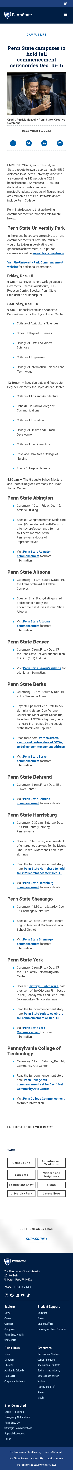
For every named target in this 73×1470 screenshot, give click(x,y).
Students (21, 1174)
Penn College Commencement (44, 1098)
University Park (21, 1193)
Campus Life (36, 34)
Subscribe (35, 1239)
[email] (60, 143)
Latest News (52, 1193)
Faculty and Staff (21, 1185)
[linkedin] (44, 143)
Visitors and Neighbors (51, 1174)
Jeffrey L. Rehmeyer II (44, 986)
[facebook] (13, 143)
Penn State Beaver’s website (42, 668)
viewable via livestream (48, 253)
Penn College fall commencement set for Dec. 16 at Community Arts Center (40, 1084)
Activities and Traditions (51, 1162)
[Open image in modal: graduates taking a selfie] (36, 93)
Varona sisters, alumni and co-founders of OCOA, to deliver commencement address (41, 742)
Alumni (51, 1185)
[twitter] (29, 143)
